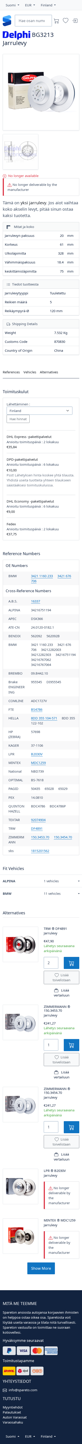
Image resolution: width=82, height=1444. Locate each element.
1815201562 (40, 850)
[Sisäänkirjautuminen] (74, 21)
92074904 (38, 819)
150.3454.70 (63, 837)
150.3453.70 (40, 837)
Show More (41, 1268)
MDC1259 (38, 762)
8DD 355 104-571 (44, 718)
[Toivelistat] (65, 21)
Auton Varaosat (15, 1417)
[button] (12, 5)
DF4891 (37, 828)
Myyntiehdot (13, 1407)
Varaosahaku (13, 1422)
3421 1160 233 (42, 576)
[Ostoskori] (56, 21)
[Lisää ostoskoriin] (71, 963)
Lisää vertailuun (61, 992)
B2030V (37, 754)
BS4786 (36, 709)
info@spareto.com (23, 1390)
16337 (35, 601)
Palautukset (12, 1412)
